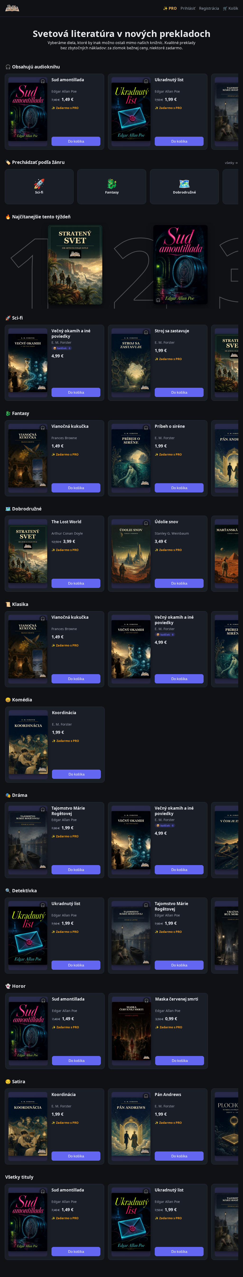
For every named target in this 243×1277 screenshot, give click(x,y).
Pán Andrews (168, 1094)
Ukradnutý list (169, 79)
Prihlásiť (188, 8)
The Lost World (66, 521)
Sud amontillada (67, 79)
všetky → (231, 163)
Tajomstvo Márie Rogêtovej (68, 810)
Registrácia (209, 8)
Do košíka (76, 141)
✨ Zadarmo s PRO (65, 108)
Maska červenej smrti (176, 999)
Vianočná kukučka (70, 426)
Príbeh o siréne (170, 426)
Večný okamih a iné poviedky (70, 333)
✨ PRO (170, 8)
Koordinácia (64, 712)
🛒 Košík (230, 8)
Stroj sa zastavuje (172, 331)
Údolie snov (166, 521)
